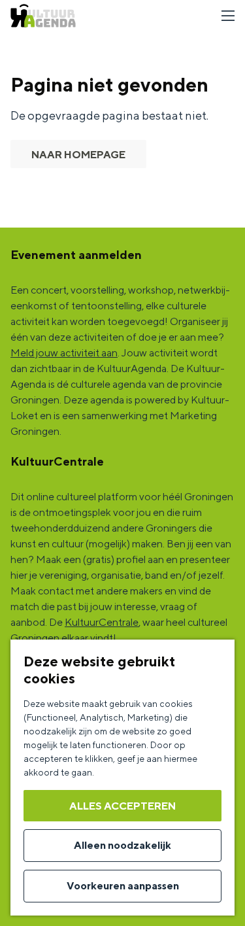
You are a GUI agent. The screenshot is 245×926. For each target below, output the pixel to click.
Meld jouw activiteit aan (64, 353)
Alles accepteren (122, 806)
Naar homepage (78, 154)
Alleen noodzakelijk (122, 845)
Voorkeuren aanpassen (123, 886)
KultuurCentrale (102, 622)
